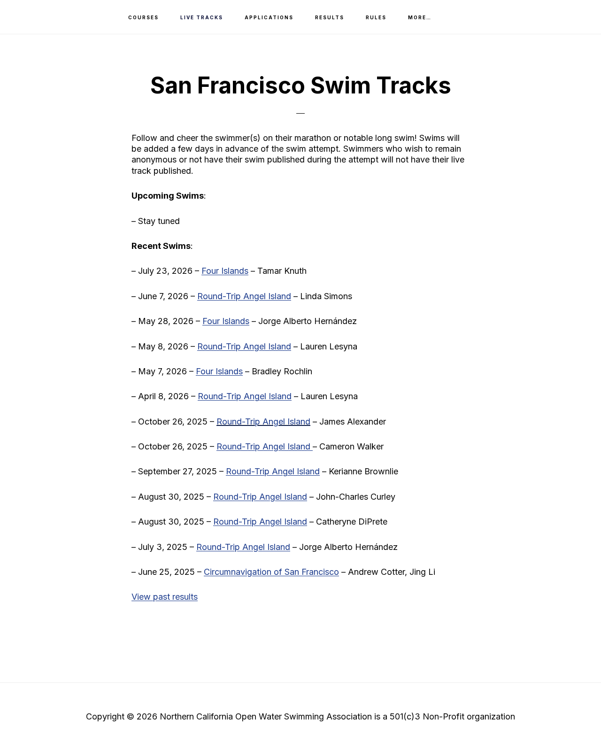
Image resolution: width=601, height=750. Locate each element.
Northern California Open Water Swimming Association (61, 16)
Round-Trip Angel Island (263, 421)
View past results (164, 597)
